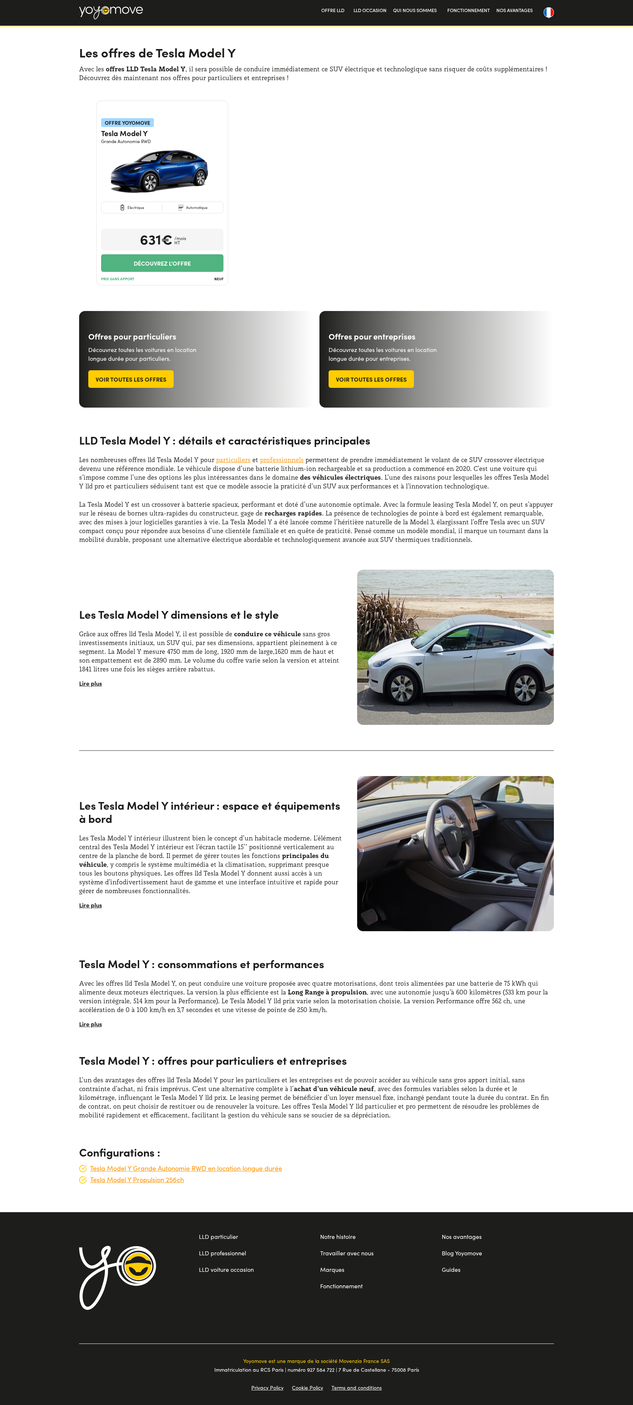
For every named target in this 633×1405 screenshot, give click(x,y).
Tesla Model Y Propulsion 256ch (137, 1179)
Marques (332, 1269)
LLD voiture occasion (226, 1269)
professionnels (282, 460)
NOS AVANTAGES (514, 10)
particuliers (233, 460)
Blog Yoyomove (462, 1253)
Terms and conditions (357, 1387)
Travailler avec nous (347, 1253)
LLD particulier (218, 1236)
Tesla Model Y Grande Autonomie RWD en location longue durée (186, 1168)
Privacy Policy (267, 1387)
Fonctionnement (341, 1286)
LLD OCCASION (369, 10)
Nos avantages (462, 1236)
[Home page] (117, 1278)
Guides (451, 1269)
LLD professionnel (222, 1253)
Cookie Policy (307, 1387)
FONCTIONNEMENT (468, 10)
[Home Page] (111, 12)
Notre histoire (338, 1236)
